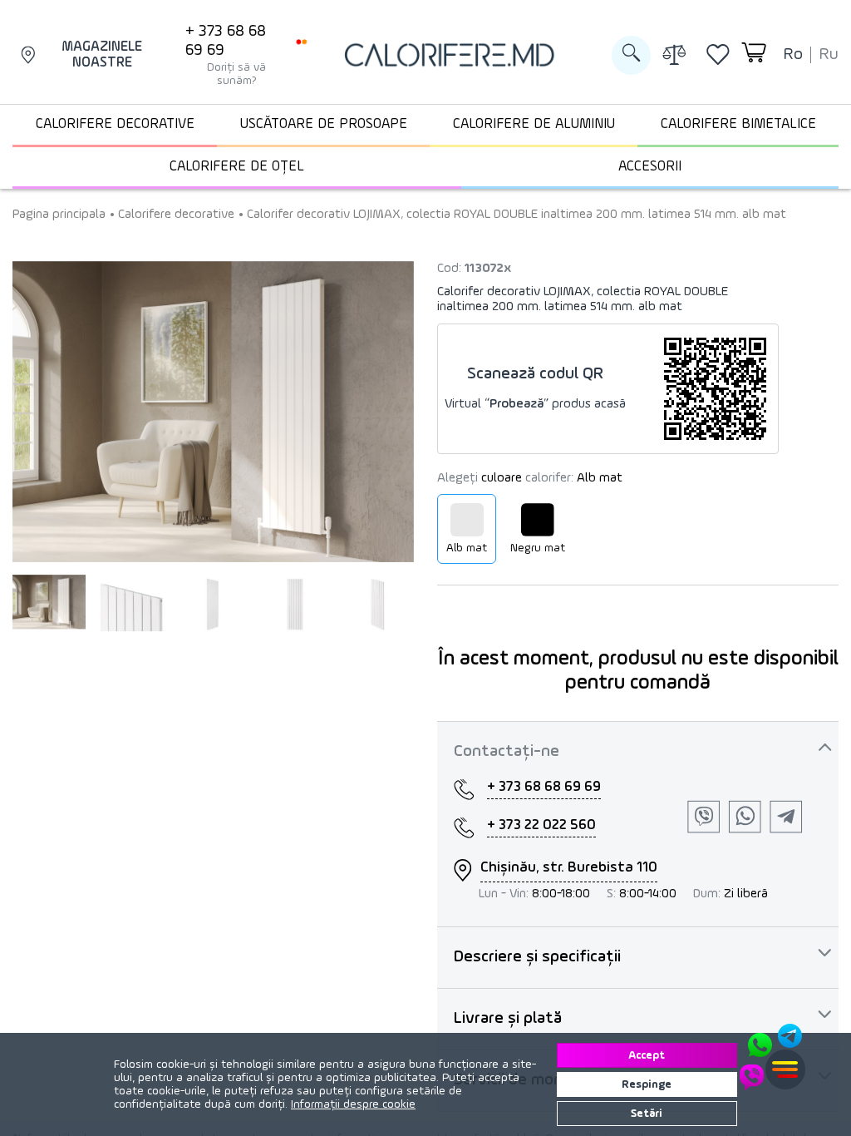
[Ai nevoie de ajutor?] (772, 1057)
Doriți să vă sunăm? (236, 74)
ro (793, 55)
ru (829, 55)
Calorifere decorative (115, 124)
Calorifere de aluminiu (534, 124)
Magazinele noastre (101, 55)
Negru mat (537, 548)
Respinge (646, 1084)
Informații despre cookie (353, 1104)
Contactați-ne (506, 751)
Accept (646, 1055)
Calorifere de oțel (237, 167)
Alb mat (466, 548)
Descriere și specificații (537, 957)
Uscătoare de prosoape (323, 124)
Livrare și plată (508, 1018)
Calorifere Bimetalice (738, 124)
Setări (646, 1113)
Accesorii (649, 167)
